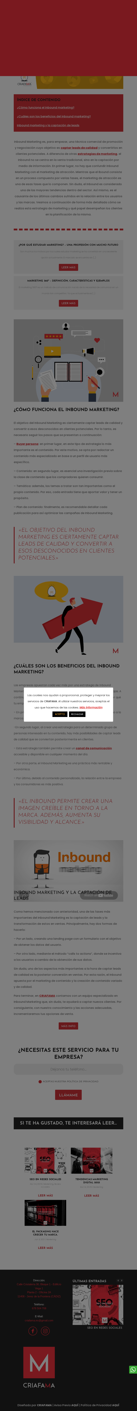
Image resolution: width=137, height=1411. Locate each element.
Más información (91, 707)
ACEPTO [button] (60, 714)
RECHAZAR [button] (77, 714)
